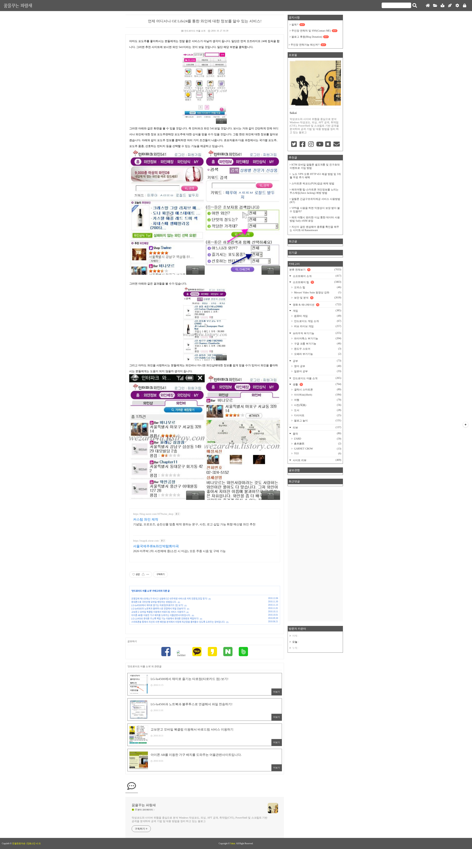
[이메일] (336, 144)
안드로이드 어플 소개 (194, 31)
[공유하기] (143, 574)
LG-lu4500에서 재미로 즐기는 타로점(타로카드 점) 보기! (157, 605)
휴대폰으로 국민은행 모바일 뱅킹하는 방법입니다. (154, 602)
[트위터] (181, 653)
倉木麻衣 (317, 443)
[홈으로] (427, 6)
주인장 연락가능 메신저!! (308, 44)
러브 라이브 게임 (317, 326)
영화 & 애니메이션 (316, 304)
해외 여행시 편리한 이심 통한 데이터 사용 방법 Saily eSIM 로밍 (315, 219)
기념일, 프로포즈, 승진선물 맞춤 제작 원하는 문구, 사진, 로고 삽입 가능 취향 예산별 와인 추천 (194, 524)
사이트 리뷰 (316, 460)
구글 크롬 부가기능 (317, 343)
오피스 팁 (317, 287)
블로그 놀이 (317, 420)
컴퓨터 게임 (317, 315)
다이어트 (317, 415)
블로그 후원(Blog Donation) (309, 36)
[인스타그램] (311, 144)
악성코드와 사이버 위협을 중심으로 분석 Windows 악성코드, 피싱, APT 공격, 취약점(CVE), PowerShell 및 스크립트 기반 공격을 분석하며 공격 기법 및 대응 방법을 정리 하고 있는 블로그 (199, 819)
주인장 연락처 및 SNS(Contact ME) (313, 30)
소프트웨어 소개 (316, 276)
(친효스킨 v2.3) (33, 843)
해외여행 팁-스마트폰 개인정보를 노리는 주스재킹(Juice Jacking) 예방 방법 (314, 191)
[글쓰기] (450, 6)
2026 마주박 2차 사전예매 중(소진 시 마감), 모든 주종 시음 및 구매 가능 (179, 551)
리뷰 (316, 427)
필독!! (297, 24)
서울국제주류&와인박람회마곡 (156, 546)
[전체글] (435, 6)
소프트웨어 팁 (316, 282)
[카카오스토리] (212, 652)
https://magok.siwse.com (146, 540)
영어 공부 (317, 366)
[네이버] (227, 652)
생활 (316, 384)
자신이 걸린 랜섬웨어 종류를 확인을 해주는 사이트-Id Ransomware (314, 228)
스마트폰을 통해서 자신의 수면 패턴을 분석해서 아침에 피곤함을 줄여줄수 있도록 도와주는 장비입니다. (178, 622)
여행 (317, 399)
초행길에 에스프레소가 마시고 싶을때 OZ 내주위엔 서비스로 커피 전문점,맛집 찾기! (169, 598)
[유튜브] (319, 144)
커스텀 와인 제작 (145, 519)
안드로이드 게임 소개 (317, 321)
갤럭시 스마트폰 (317, 389)
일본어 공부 (317, 371)
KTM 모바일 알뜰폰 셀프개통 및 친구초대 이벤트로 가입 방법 (315, 166)
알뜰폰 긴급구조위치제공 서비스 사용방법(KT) (315, 201)
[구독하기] (465, 424)
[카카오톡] (197, 652)
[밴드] (243, 652)
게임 (316, 310)
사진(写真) (317, 405)
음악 (316, 433)
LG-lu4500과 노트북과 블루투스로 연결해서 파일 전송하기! (158, 608)
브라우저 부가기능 (316, 333)
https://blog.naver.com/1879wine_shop (153, 514)
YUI (317, 453)
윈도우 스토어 (317, 348)
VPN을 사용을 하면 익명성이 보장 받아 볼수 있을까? (315, 210)
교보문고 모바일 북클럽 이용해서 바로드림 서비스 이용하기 (158, 612)
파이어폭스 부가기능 (317, 338)
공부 (316, 360)
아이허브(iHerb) (317, 394)
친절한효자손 (18, 843)
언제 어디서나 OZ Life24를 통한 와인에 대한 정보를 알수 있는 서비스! (205, 21)
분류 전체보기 (315, 269)
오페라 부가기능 (317, 353)
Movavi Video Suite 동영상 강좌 (317, 292)
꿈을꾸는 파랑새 (18, 5)
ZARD (317, 438)
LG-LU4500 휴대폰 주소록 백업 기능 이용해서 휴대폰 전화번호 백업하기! (165, 618)
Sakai (232, 843)
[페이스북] (166, 652)
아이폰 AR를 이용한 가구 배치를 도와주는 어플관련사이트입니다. (161, 615)
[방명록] (442, 6)
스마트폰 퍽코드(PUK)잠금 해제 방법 (312, 183)
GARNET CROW (317, 448)
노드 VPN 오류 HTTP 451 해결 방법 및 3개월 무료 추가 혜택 (315, 176)
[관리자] (457, 6)
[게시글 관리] (147, 574)
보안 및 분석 (317, 297)
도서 (317, 410)
